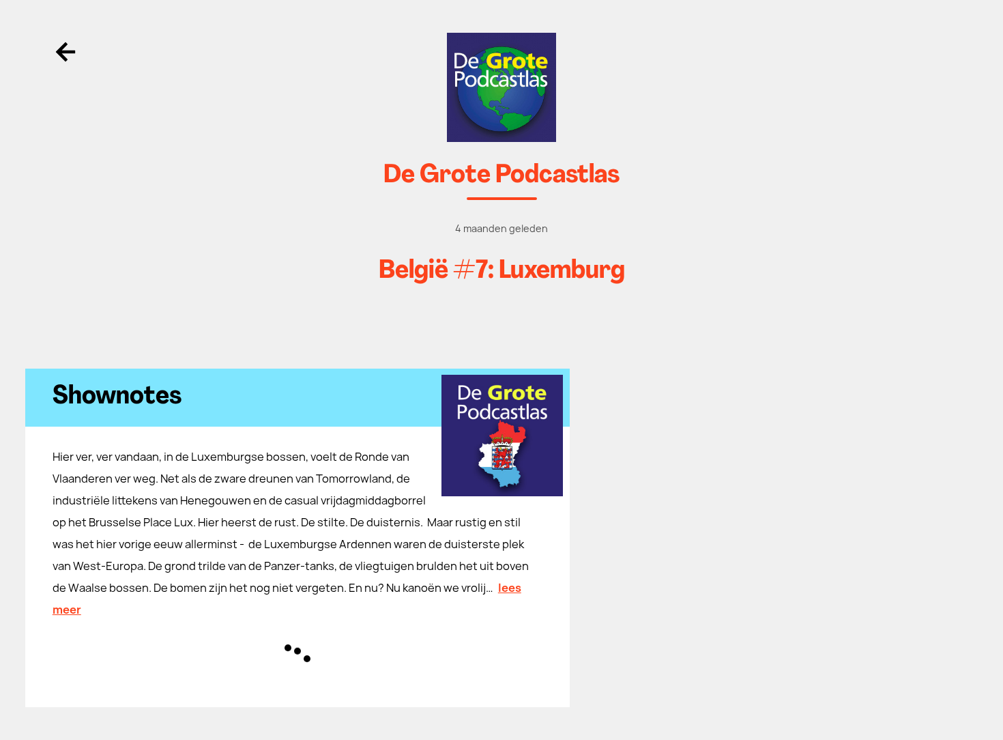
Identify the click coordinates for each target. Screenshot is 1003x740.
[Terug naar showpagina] (502, 87)
